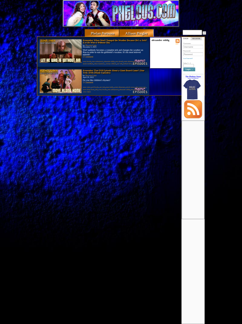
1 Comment (88, 57)
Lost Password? (188, 58)
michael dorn (127, 64)
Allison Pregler (136, 33)
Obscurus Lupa (90, 45)
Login (185, 38)
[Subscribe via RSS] (193, 117)
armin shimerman (119, 87)
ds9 (96, 89)
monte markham (88, 64)
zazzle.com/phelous (193, 78)
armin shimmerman (130, 61)
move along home (88, 89)
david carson (130, 87)
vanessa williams (111, 64)
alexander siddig (109, 61)
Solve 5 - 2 (187, 63)
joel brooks (95, 87)
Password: (187, 51)
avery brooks (87, 61)
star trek (119, 64)
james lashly (109, 87)
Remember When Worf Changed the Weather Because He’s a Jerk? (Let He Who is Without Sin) (115, 41)
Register (196, 38)
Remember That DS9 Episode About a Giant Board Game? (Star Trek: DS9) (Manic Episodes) (113, 71)
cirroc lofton (87, 92)
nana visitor (87, 87)
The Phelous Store (193, 76)
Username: (187, 43)
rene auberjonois (97, 61)
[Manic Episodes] (140, 62)
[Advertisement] (193, 163)
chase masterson (99, 64)
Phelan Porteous (102, 33)
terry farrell (119, 61)
